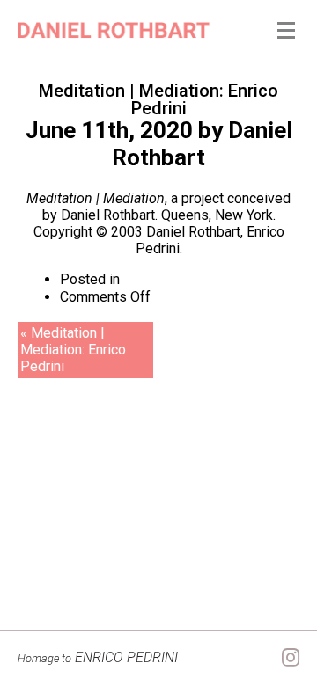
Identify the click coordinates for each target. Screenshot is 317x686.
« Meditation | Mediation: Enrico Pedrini (73, 350)
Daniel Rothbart (202, 144)
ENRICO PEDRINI (98, 657)
